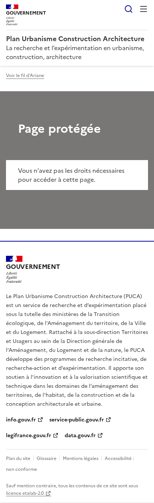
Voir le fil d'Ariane (25, 75)
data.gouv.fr (80, 435)
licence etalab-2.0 (25, 493)
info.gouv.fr (21, 420)
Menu (143, 8)
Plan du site (18, 458)
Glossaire (46, 458)
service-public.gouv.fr (76, 420)
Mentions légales (80, 458)
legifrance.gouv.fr (28, 435)
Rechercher (128, 8)
